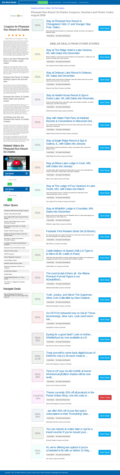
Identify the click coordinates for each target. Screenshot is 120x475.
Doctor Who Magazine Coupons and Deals (58, 364)
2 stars (13, 35)
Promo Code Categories (70, 2)
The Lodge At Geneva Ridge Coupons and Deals (60, 65)
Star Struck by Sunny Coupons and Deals (58, 345)
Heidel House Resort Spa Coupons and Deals (59, 110)
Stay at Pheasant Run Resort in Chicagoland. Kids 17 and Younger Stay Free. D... (16, 295)
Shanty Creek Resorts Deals (12, 214)
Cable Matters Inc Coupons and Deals (57, 266)
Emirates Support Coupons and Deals (57, 440)
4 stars (20, 35)
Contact (28, 472)
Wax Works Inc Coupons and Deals (56, 243)
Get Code (105, 397)
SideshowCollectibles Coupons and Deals (58, 287)
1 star (9, 35)
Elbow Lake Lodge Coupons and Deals (57, 178)
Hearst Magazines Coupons (12, 257)
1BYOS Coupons (9, 254)
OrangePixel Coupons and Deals (56, 327)
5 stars (23, 35)
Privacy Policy (36, 472)
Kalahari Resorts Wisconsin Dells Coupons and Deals (62, 133)
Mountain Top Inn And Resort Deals (14, 247)
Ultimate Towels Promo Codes (13, 263)
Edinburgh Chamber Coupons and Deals (58, 422)
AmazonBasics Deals (10, 260)
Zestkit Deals (8, 274)
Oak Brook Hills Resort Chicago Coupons (16, 210)
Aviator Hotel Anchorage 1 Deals (13, 230)
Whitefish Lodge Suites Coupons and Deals (59, 224)
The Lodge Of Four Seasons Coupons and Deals (60, 201)
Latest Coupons (83, 2)
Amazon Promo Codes (11, 251)
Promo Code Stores (55, 2)
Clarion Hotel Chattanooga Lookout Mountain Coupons (14, 222)
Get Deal (104, 28)
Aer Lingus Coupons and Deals (55, 458)
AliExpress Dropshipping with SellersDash (56, 472)
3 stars (16, 35)
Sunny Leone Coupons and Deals (56, 385)
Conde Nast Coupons (10, 271)
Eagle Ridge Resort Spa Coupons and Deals (59, 156)
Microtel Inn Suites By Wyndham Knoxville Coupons (13, 239)
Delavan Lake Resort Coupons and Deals (58, 88)
